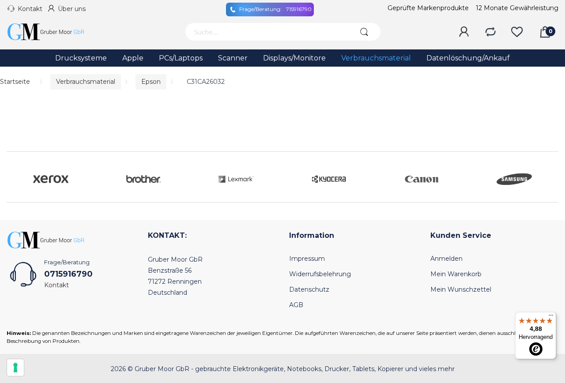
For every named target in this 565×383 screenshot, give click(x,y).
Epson (151, 82)
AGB (296, 305)
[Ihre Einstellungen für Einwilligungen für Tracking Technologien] (15, 367)
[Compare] (490, 32)
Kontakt (30, 9)
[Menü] (551, 317)
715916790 (275, 9)
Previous (15, 177)
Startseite (15, 82)
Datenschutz (309, 289)
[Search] (363, 32)
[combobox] (266, 32)
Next (549, 177)
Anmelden (446, 259)
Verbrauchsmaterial (85, 82)
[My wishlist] (517, 32)
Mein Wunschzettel (460, 289)
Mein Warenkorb (456, 274)
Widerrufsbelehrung (320, 274)
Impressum (307, 259)
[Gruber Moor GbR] (53, 32)
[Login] (464, 32)
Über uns (72, 9)
